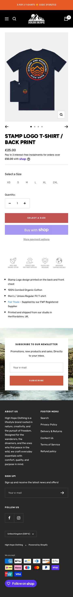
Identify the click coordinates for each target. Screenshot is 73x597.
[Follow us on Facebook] (9, 517)
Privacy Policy (49, 424)
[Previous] (6, 126)
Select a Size (13, 174)
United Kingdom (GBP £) (19, 534)
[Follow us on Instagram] (18, 517)
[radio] (9, 182)
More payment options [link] (36, 239)
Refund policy (48, 451)
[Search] (14, 19)
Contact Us (47, 438)
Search (45, 418)
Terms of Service (50, 444)
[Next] (66, 126)
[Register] (62, 492)
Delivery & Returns (51, 431)
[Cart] (66, 19)
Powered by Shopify (38, 545)
